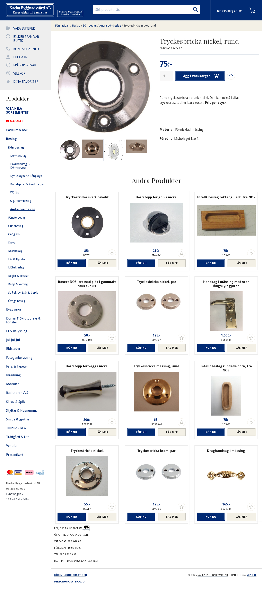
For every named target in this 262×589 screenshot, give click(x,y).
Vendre (251, 575)
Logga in (20, 57)
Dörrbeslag (90, 25)
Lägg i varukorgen (196, 76)
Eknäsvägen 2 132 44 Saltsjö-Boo (18, 496)
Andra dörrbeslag (110, 25)
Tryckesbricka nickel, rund (140, 25)
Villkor (19, 73)
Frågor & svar (24, 65)
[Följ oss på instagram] (86, 528)
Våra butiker (24, 28)
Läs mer (102, 263)
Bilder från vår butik (26, 39)
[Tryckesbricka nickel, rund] (92, 150)
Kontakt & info (26, 49)
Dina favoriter (25, 82)
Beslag (76, 25)
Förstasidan (62, 25)
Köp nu (71, 263)
